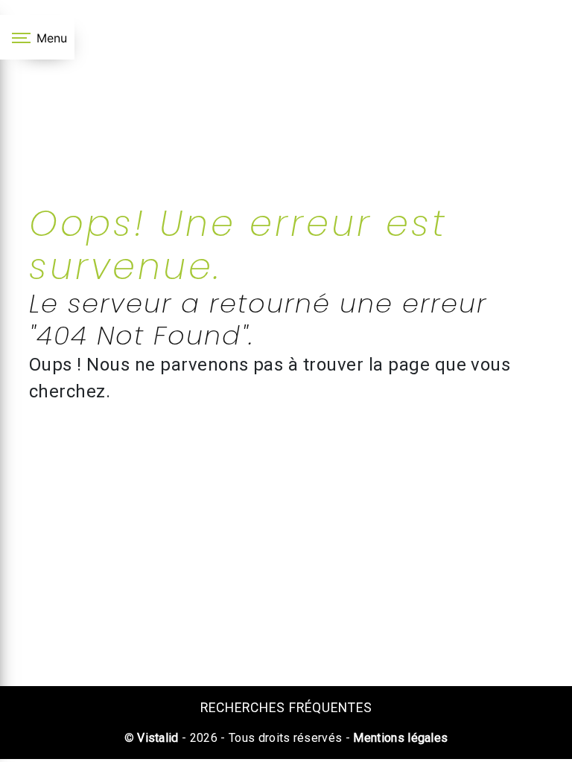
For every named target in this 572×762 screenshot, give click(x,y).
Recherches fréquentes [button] (286, 707)
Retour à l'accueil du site (291, 467)
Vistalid (158, 738)
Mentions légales (399, 738)
